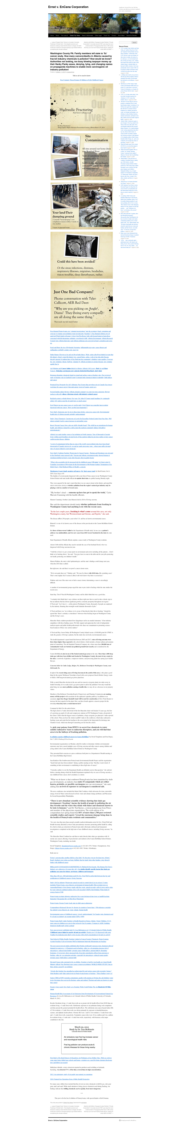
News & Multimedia (87, 35)
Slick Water (121, 35)
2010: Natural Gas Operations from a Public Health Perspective (69, 1079)
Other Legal (98, 35)
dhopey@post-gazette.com (63, 848)
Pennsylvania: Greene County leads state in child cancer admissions (71, 903)
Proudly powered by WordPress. (128, 1120)
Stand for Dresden (131, 35)
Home (52, 35)
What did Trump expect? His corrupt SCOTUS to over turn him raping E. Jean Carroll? (129, 145)
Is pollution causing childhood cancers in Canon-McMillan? (69, 737)
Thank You (107, 35)
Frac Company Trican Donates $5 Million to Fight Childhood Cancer (81, 80)
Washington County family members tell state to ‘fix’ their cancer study (72, 471)
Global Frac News (75, 35)
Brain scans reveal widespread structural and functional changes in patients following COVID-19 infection (130, 234)
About (57, 35)
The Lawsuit (64, 35)
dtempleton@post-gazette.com (71, 846)
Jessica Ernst (70, 72)
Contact (114, 35)
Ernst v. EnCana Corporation (68, 7)
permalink (84, 1102)
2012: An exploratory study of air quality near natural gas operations (71, 1074)
